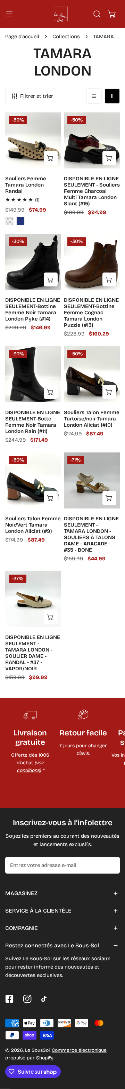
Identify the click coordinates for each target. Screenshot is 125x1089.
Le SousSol (37, 1050)
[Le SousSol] (61, 14)
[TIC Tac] (45, 998)
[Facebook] (9, 998)
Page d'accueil (22, 36)
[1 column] (94, 96)
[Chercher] (97, 14)
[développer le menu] (9, 14)
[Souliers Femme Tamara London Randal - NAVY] (20, 221)
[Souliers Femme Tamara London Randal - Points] (9, 221)
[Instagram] (27, 998)
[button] (112, 14)
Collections (66, 36)
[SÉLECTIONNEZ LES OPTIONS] (51, 158)
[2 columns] (112, 96)
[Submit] (110, 865)
